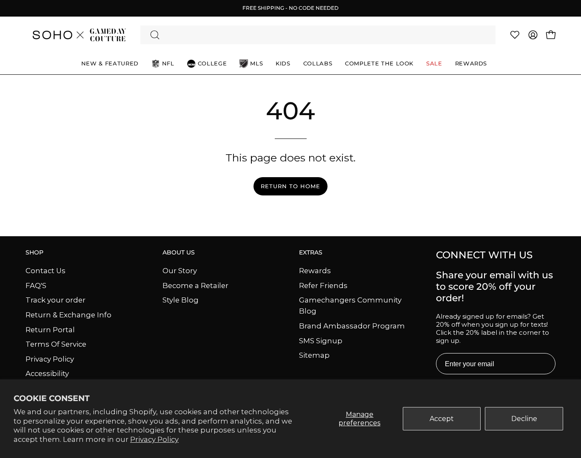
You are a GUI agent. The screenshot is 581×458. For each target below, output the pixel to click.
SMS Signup (320, 340)
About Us (178, 252)
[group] (290, 8)
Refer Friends (323, 285)
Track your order (55, 300)
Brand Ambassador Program (352, 326)
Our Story (179, 270)
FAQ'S (36, 285)
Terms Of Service (56, 344)
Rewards (315, 270)
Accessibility (47, 373)
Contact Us (46, 270)
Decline (524, 419)
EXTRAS (310, 252)
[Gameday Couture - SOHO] (79, 35)
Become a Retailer (195, 285)
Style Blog (180, 300)
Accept (442, 419)
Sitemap (314, 355)
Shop (34, 252)
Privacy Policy (154, 439)
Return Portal (50, 329)
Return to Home (290, 186)
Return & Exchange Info (68, 314)
